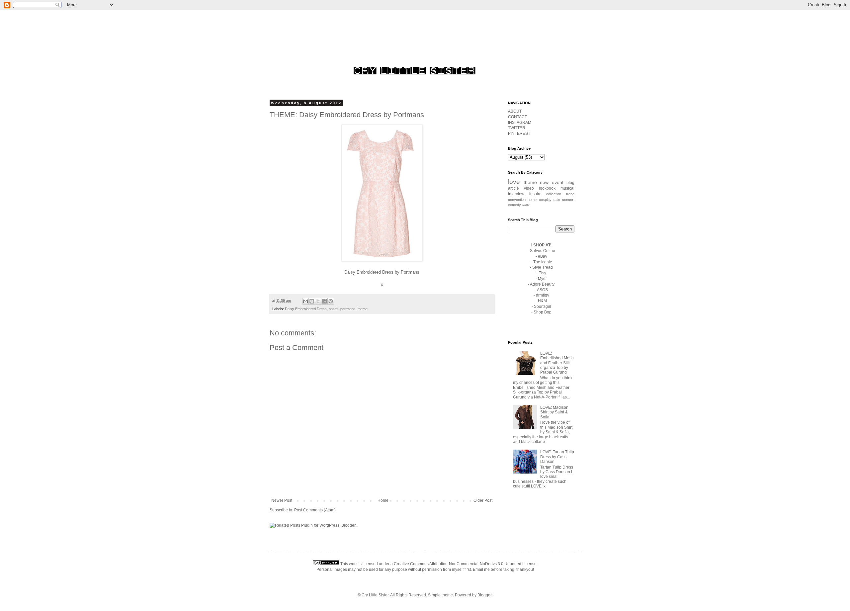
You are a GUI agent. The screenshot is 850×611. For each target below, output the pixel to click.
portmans (348, 309)
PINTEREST (519, 133)
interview (516, 194)
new (544, 182)
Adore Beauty (542, 284)
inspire (535, 194)
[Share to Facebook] (324, 301)
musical (567, 188)
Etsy (542, 273)
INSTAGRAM (519, 122)
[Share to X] (318, 301)
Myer (542, 278)
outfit (526, 205)
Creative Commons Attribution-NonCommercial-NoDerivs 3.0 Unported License (465, 564)
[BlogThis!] (311, 301)
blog (570, 182)
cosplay (545, 200)
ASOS (542, 290)
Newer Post (281, 500)
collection (553, 194)
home (532, 200)
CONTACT (517, 117)
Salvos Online (542, 250)
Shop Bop (543, 312)
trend (570, 194)
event (557, 182)
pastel (333, 309)
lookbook (547, 188)
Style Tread (542, 267)
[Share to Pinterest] (330, 301)
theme (363, 309)
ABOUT (515, 111)
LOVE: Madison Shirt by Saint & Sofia (554, 412)
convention (517, 200)
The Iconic (542, 262)
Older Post (482, 500)
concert (568, 200)
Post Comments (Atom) (315, 510)
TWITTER (516, 128)
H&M (542, 301)
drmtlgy (542, 295)
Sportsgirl (542, 306)
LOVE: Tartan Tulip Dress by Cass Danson (557, 457)
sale (556, 200)
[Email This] (305, 301)
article (513, 188)
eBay (542, 256)
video (529, 188)
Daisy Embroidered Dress (368, 272)
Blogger (484, 595)
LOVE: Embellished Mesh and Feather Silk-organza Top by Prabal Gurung (557, 363)
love (514, 181)
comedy (514, 205)
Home (383, 500)
